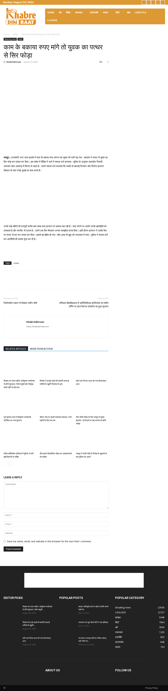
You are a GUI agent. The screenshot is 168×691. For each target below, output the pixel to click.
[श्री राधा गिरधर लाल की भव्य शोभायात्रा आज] (92, 367)
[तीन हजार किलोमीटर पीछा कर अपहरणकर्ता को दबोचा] (56, 439)
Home (6, 34)
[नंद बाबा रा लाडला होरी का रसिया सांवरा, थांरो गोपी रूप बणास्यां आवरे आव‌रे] (67, 642)
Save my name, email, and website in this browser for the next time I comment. (49, 541)
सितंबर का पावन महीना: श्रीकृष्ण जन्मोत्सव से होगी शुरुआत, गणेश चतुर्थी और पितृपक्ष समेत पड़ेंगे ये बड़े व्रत (19, 384)
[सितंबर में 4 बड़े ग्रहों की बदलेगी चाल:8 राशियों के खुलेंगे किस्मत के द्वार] (56, 367)
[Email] (37, 69)
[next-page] (11, 463)
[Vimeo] (158, 2)
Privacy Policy (151, 688)
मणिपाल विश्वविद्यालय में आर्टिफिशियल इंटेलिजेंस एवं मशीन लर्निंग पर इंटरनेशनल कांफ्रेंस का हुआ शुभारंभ (84, 305)
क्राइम (15, 34)
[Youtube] (162, 2)
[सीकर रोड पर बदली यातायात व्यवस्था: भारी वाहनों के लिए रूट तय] (56, 403)
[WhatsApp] (29, 69)
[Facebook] (144, 2)
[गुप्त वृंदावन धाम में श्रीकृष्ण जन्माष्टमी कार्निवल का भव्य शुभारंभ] (20, 403)
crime (16, 263)
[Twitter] (153, 2)
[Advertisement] (56, 147)
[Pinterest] (22, 69)
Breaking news (10, 39)
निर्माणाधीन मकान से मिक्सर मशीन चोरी (20, 303)
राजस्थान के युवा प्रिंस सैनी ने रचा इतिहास (93, 622)
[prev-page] (6, 463)
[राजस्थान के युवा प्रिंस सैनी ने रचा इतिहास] (67, 626)
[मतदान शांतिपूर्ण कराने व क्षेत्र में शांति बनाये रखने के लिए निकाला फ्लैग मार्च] (67, 611)
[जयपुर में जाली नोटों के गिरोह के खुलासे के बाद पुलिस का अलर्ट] (92, 439)
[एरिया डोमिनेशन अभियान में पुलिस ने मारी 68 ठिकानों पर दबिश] (20, 439)
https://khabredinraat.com (37, 326)
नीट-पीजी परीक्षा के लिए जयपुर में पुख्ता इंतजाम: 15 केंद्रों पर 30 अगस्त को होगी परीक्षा (91, 420)
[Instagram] (148, 2)
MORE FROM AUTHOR (41, 349)
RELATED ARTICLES (16, 349)
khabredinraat (14, 62)
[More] (44, 69)
